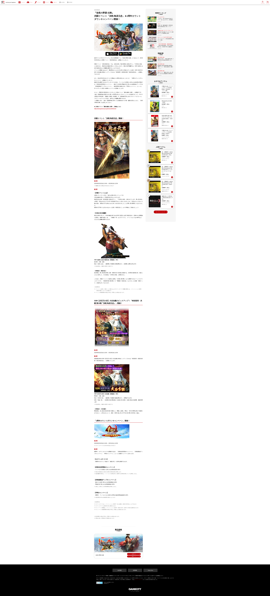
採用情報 (135, 570)
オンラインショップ (160, 212)
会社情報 (120, 570)
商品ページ (134, 556)
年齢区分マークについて (143, 575)
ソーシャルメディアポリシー (124, 575)
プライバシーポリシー (101, 575)
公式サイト (134, 554)
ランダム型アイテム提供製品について (156, 575)
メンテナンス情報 (134, 575)
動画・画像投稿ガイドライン (112, 575)
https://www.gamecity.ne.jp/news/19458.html (105, 108)
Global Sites (150, 570)
